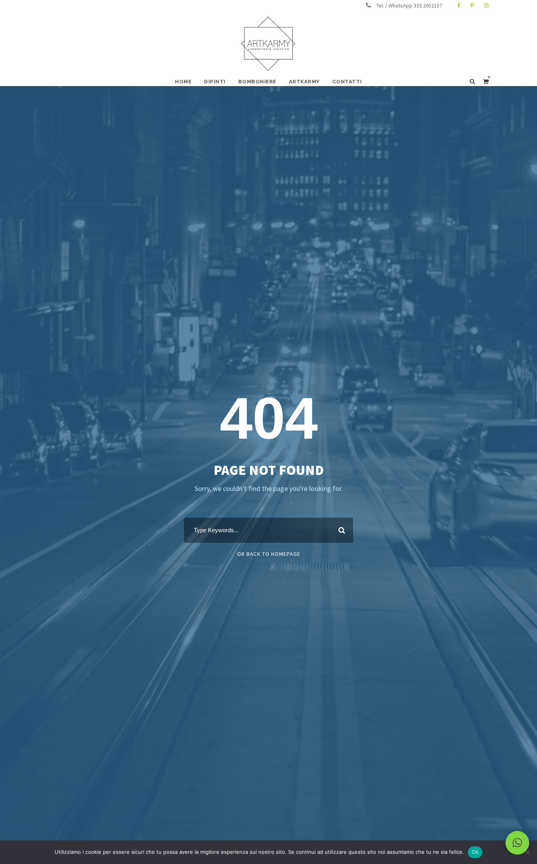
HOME (183, 82)
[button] (517, 843)
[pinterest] (472, 5)
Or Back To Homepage (268, 553)
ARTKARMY (304, 82)
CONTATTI (347, 82)
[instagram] (486, 5)
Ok (475, 852)
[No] (527, 852)
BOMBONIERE (257, 82)
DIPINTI (215, 82)
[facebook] (458, 5)
